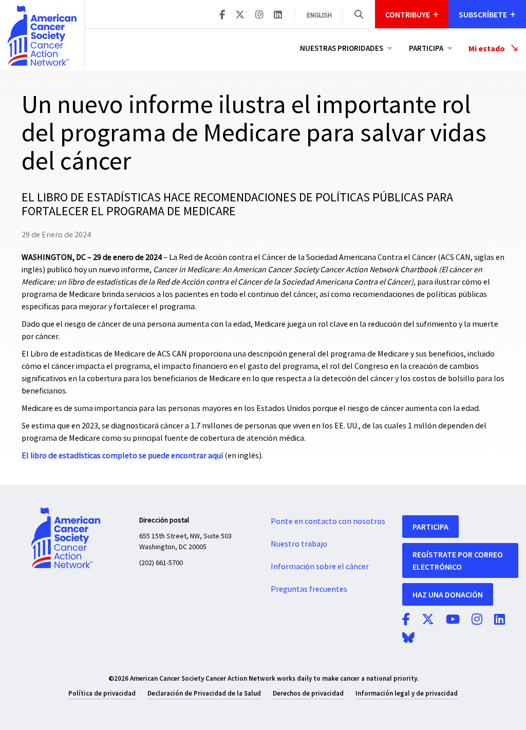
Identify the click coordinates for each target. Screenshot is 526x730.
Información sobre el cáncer (320, 566)
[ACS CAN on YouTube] (453, 620)
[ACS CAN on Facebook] (222, 15)
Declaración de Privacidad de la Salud (204, 693)
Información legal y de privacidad (406, 693)
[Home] (42, 35)
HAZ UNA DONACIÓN (447, 594)
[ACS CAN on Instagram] (259, 15)
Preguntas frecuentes (309, 589)
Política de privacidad (102, 693)
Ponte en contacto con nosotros (328, 521)
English (319, 15)
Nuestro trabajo (299, 544)
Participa (426, 48)
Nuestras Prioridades (341, 48)
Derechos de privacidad (308, 693)
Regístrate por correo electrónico (457, 560)
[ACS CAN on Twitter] (240, 15)
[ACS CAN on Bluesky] (408, 638)
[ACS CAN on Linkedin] (278, 15)
